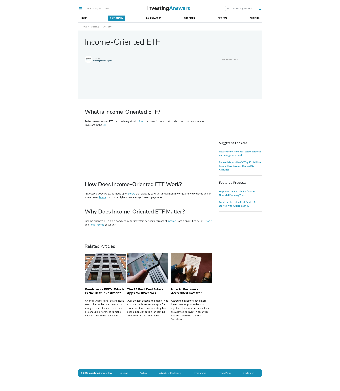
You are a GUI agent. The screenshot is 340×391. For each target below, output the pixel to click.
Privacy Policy (224, 372)
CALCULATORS (153, 18)
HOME (83, 18)
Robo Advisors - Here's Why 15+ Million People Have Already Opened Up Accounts (240, 166)
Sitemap (124, 372)
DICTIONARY (116, 18)
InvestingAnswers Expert (102, 60)
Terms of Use (199, 372)
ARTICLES (255, 18)
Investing (94, 26)
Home (84, 26)
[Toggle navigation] (80, 8)
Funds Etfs (107, 26)
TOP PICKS (189, 18)
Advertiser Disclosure (170, 372)
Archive (143, 372)
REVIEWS (222, 18)
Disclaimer (248, 372)
